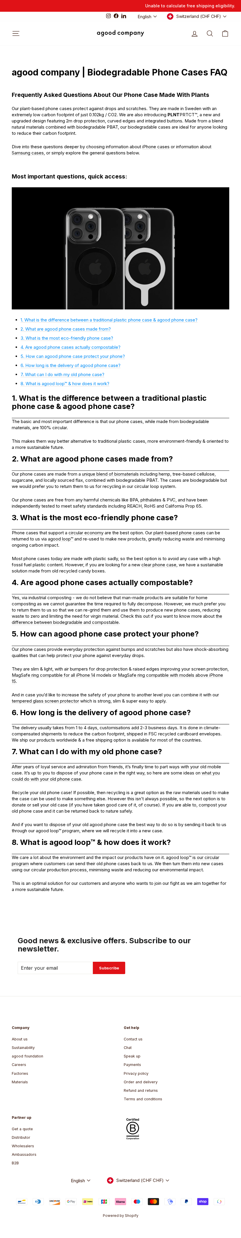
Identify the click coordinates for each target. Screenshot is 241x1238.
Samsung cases (28, 153)
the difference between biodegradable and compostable (117, 619)
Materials (20, 1082)
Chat (128, 1047)
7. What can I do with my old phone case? (62, 374)
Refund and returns (141, 1090)
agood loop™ (60, 539)
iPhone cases (156, 146)
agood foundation (27, 1056)
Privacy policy (136, 1073)
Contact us (133, 1039)
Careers (19, 1064)
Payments (132, 1064)
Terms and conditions (143, 1099)
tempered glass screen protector (45, 701)
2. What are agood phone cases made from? (66, 329)
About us (20, 1039)
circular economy (85, 532)
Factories (20, 1073)
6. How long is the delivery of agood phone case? (70, 365)
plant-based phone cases (179, 532)
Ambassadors (24, 1154)
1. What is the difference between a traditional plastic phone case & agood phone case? (109, 320)
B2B (15, 1163)
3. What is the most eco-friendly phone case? (67, 338)
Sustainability (23, 1047)
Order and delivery (141, 1082)
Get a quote (22, 1129)
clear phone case (158, 564)
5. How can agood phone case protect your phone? (73, 356)
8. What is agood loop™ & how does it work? (65, 383)
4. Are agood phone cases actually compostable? (70, 347)
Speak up (132, 1056)
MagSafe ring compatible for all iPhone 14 (53, 675)
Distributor (21, 1137)
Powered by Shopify (120, 1215)
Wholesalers (23, 1146)
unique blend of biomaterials (110, 474)
